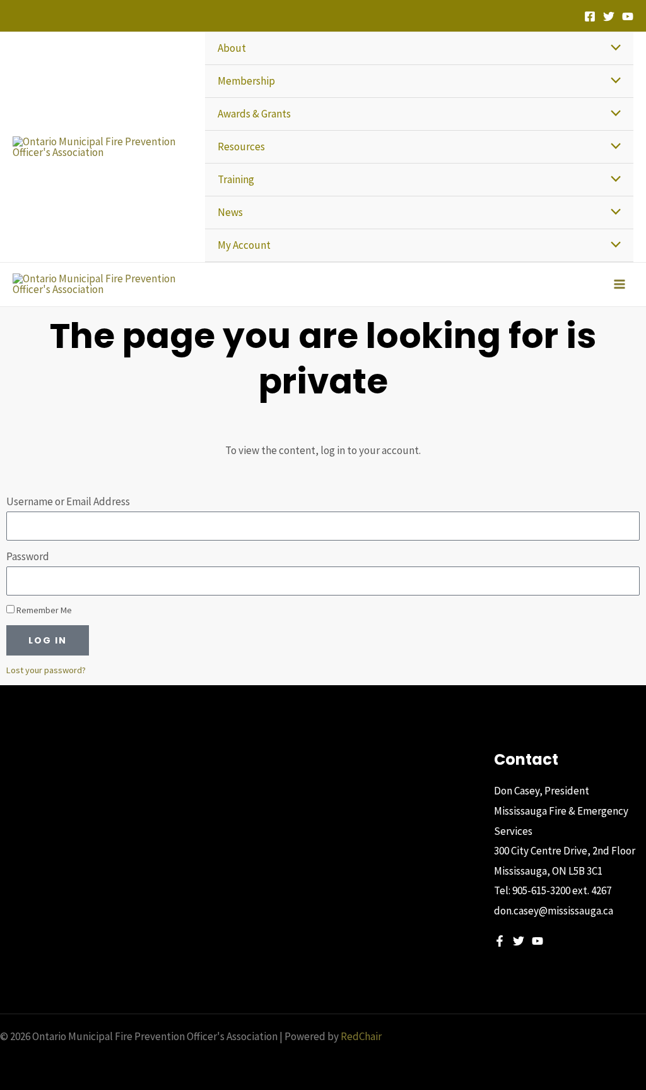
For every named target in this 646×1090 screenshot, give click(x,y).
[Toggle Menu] (612, 48)
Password (27, 556)
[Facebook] (590, 16)
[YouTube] (627, 16)
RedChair (361, 1036)
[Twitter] (608, 16)
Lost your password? (46, 670)
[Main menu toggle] (619, 284)
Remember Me (43, 610)
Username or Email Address (68, 501)
